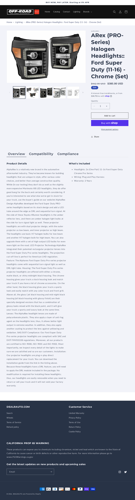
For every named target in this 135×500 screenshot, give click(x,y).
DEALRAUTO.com (19, 494)
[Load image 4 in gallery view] (60, 92)
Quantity (94, 101)
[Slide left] (9, 92)
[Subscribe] (51, 472)
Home (9, 22)
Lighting (19, 22)
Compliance (68, 154)
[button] (87, 11)
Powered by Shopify (33, 494)
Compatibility (41, 154)
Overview (16, 154)
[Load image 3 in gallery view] (46, 92)
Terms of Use (74, 422)
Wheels (10, 418)
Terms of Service (14, 422)
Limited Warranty (76, 413)
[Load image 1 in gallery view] (19, 92)
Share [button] (96, 137)
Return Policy (75, 427)
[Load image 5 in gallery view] (73, 92)
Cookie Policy (75, 431)
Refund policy (13, 427)
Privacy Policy (75, 418)
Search (10, 413)
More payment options (109, 129)
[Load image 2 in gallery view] (33, 92)
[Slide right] (83, 92)
